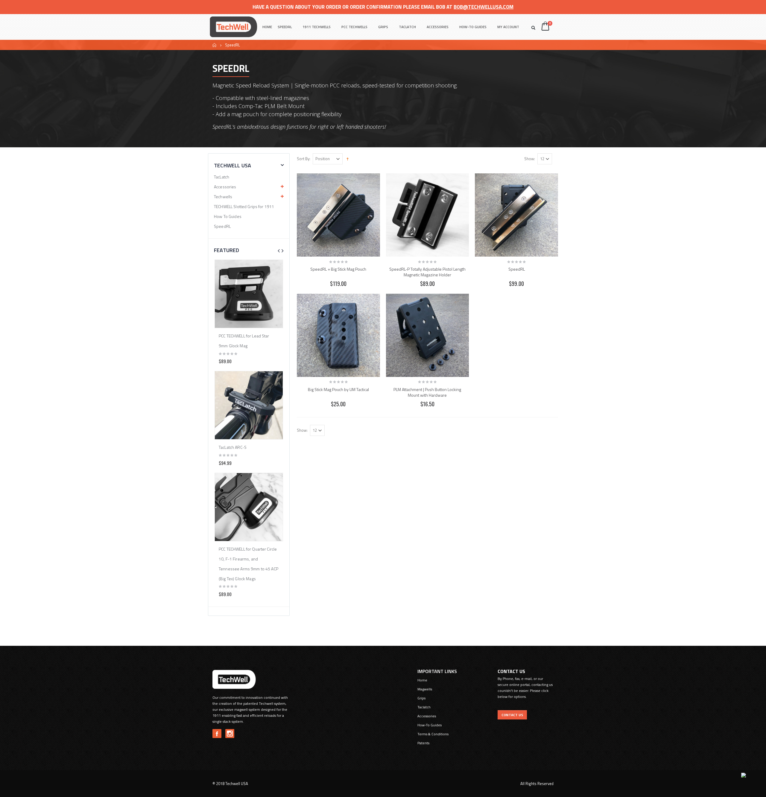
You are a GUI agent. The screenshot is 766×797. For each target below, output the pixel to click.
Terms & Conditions (433, 734)
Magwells (424, 689)
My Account (508, 27)
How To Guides (227, 216)
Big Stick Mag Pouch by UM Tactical (338, 389)
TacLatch (221, 177)
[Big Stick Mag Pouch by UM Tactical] (338, 335)
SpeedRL (285, 27)
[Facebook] (216, 733)
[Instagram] (229, 733)
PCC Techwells (354, 27)
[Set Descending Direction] (347, 158)
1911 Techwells (317, 27)
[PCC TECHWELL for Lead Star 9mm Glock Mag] (249, 294)
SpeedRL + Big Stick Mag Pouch (338, 269)
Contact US (512, 715)
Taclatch (407, 27)
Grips (383, 27)
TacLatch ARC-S (233, 447)
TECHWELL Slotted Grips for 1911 (244, 206)
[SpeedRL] (516, 215)
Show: (529, 159)
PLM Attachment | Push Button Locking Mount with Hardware (427, 392)
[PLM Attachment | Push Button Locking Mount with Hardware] (427, 335)
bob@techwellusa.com (483, 7)
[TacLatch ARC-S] (249, 405)
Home (214, 45)
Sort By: (303, 159)
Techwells (223, 196)
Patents (423, 743)
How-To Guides (473, 27)
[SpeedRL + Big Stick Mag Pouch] (338, 215)
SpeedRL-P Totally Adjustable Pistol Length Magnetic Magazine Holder (427, 272)
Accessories (438, 27)
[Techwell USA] (233, 27)
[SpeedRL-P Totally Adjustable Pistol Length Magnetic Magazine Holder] (427, 215)
